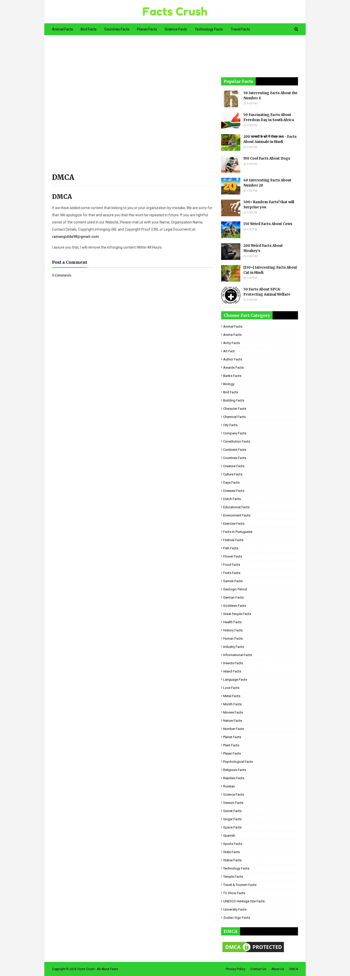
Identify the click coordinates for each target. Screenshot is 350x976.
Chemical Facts (234, 417)
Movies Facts (233, 712)
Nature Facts (232, 721)
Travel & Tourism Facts (239, 885)
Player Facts (232, 753)
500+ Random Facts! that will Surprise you (268, 204)
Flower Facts (232, 556)
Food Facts (231, 565)
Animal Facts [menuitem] (62, 29)
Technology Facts (236, 868)
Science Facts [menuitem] (176, 29)
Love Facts (231, 688)
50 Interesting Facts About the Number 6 (270, 95)
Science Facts (233, 794)
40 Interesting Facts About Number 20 (267, 183)
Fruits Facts (231, 573)
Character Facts (234, 409)
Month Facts (232, 704)
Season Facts (233, 803)
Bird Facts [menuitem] (89, 29)
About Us (277, 969)
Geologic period (235, 589)
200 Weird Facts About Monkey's (263, 248)
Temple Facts (233, 877)
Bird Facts (230, 392)
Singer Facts (232, 819)
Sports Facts (232, 844)
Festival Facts (233, 540)
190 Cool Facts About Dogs (266, 158)
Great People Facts (237, 614)
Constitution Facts (236, 441)
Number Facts (233, 729)
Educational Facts (236, 507)
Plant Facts (231, 745)
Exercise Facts (233, 523)
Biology (228, 384)
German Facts (233, 597)
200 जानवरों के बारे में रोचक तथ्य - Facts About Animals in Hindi (270, 139)
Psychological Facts (238, 762)
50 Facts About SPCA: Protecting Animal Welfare (266, 292)
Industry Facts (233, 647)
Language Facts (235, 679)
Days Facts (231, 482)
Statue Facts (232, 860)
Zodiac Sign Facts (236, 918)
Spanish (229, 835)
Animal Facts (232, 326)
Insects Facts (233, 663)
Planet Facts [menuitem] (147, 29)
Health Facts (232, 622)
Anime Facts (232, 335)
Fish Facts (230, 548)
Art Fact (229, 351)
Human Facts (233, 638)
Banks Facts (232, 376)
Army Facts (231, 343)
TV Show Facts (234, 893)
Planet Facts (232, 737)
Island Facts (232, 671)
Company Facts (234, 433)
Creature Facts (233, 466)
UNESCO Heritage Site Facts (244, 901)
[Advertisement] (132, 107)
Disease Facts (233, 491)
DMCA (293, 969)
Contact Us (258, 969)
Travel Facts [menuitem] (240, 29)
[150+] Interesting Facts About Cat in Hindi (270, 270)
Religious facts (234, 770)
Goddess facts (234, 606)
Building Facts (233, 400)
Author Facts (232, 359)
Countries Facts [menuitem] (116, 29)
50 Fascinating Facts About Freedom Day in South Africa (268, 117)
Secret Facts (232, 811)
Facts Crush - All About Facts (97, 969)
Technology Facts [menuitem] (209, 29)
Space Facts (232, 827)
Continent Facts (234, 450)
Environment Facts (236, 515)
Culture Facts (232, 474)
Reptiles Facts (233, 778)
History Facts (233, 630)
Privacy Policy (235, 969)
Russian (229, 786)
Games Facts (233, 581)
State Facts (231, 852)
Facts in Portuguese (237, 532)
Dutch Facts (232, 499)
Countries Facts (234, 458)
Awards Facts (233, 367)
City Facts (230, 425)
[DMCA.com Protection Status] (253, 952)
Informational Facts (237, 655)
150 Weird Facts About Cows (267, 224)
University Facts (234, 909)
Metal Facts (231, 696)
